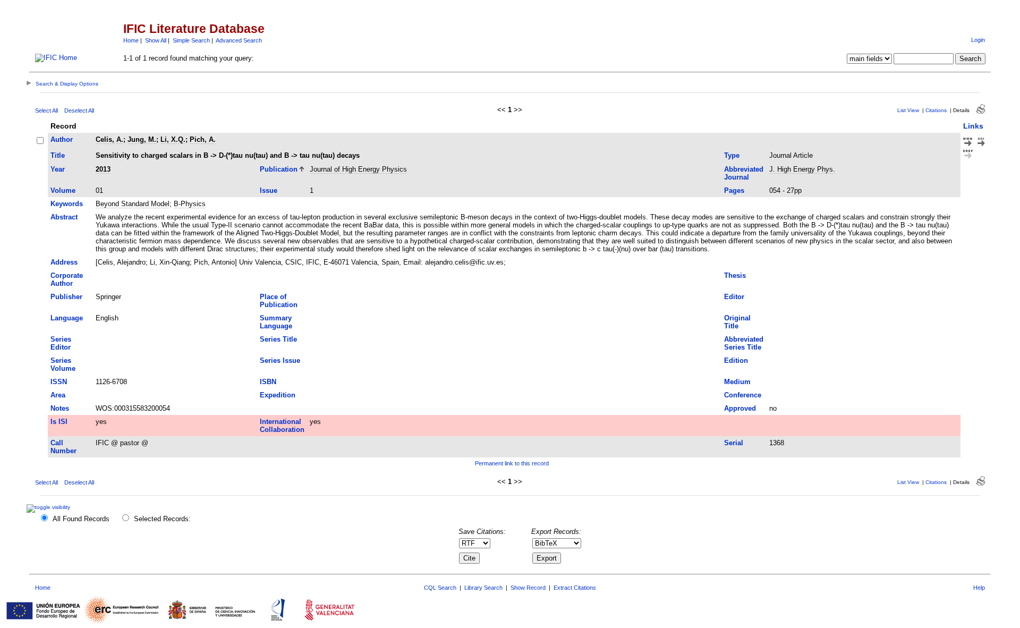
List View (908, 110)
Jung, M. (142, 139)
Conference (742, 395)
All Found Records (81, 519)
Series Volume (62, 364)
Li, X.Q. (172, 139)
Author (61, 139)
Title (57, 155)
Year (57, 169)
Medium (737, 382)
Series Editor (60, 343)
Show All (155, 40)
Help (979, 587)
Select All (46, 110)
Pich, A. (203, 139)
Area (57, 395)
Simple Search (191, 40)
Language (66, 318)
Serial (733, 443)
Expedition (277, 395)
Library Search (483, 587)
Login (978, 40)
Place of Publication (279, 301)
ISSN (58, 382)
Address (64, 262)
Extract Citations (575, 587)
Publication (279, 169)
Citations (936, 110)
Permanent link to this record (512, 463)
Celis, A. (109, 139)
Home (131, 40)
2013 (103, 169)
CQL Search (440, 587)
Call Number (63, 447)
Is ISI (58, 422)
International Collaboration (282, 426)
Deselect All (79, 110)
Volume (62, 190)
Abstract (64, 217)
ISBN (268, 382)
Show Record (528, 587)
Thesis (735, 275)
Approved (740, 408)
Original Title (737, 322)
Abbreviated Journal (743, 173)
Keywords (66, 204)
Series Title (278, 339)
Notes (59, 408)
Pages (734, 190)
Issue (268, 190)
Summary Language (276, 322)
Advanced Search (239, 40)
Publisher (66, 297)
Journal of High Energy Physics (358, 169)
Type (732, 155)
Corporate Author (66, 279)
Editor (734, 297)
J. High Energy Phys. (802, 169)
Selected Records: (162, 519)
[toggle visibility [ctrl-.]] (50, 507)
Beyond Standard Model (132, 204)
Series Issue (280, 360)
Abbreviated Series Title (743, 343)
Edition (736, 360)
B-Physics (190, 204)
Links (973, 126)
